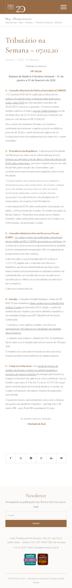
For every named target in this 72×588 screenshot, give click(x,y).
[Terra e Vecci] (29, 7)
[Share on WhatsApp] (41, 458)
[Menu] (62, 7)
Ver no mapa (59, 542)
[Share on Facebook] (11, 458)
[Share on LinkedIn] (51, 458)
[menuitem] (62, 7)
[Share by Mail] (61, 458)
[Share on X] (21, 458)
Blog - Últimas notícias (18, 19)
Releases (34, 59)
